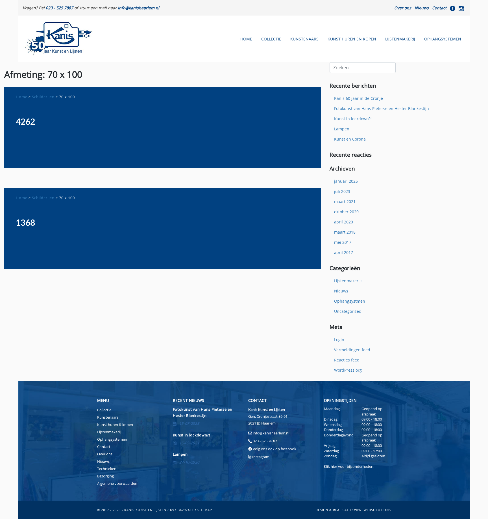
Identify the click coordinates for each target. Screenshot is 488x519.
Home (246, 39)
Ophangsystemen (442, 39)
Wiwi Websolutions (372, 510)
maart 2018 (345, 232)
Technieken (106, 468)
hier (334, 466)
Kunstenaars (304, 39)
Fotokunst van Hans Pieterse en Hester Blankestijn (381, 108)
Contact (439, 7)
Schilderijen (43, 96)
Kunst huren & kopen (115, 424)
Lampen (341, 129)
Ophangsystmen (349, 301)
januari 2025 (346, 181)
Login (339, 339)
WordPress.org (348, 370)
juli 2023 (342, 191)
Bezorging (105, 476)
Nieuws (422, 7)
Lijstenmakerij (400, 39)
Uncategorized (347, 311)
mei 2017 (342, 242)
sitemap (204, 510)
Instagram (260, 456)
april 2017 (343, 252)
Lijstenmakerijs (348, 280)
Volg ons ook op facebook (274, 448)
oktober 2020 (346, 211)
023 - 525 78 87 (265, 440)
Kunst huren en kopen (352, 39)
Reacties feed (347, 360)
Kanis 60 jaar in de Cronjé (358, 98)
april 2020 (343, 222)
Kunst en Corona (350, 139)
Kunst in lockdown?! (353, 118)
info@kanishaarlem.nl (271, 433)
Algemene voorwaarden (117, 483)
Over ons (402, 7)
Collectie (271, 39)
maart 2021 (345, 201)
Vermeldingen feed (352, 349)
